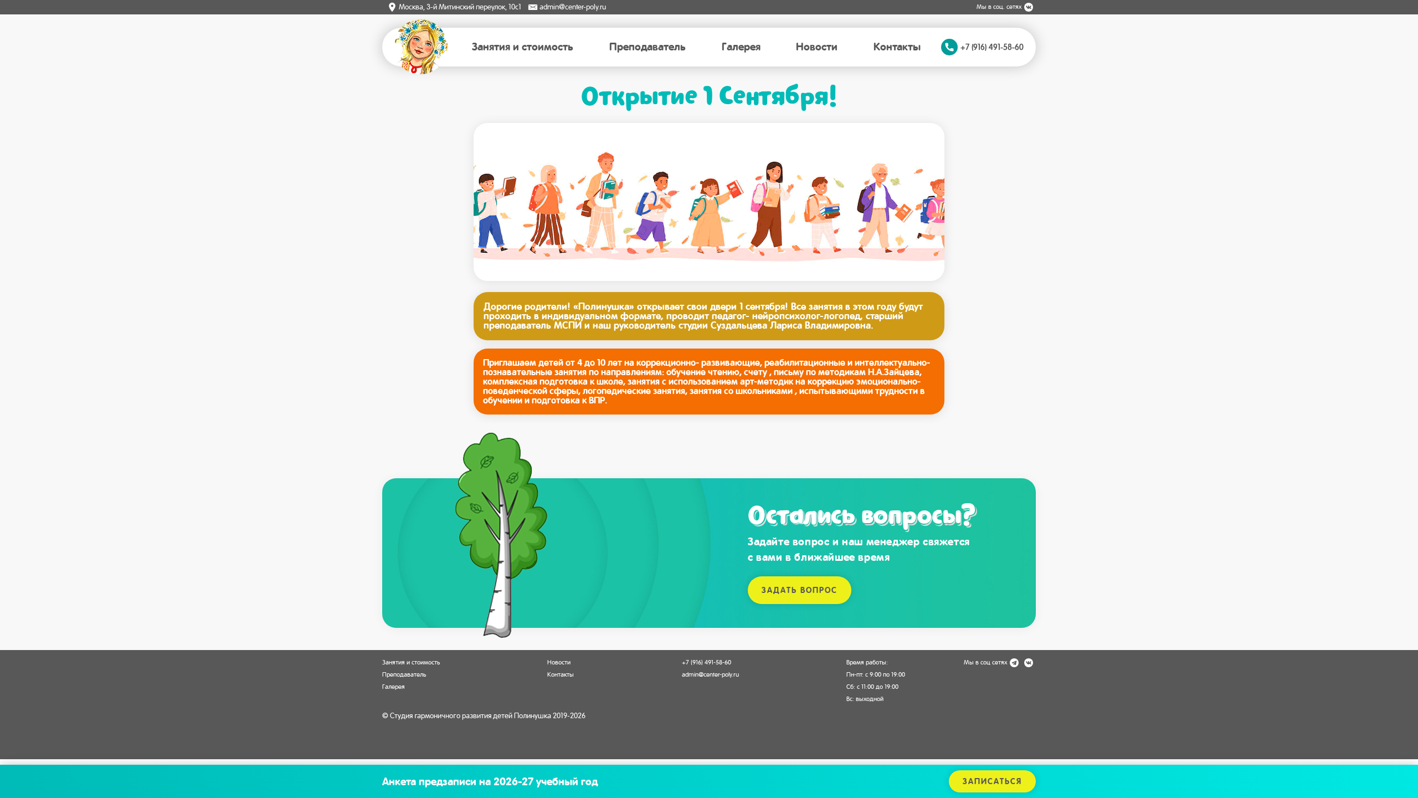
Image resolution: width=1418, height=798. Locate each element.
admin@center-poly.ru (573, 7)
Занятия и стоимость (522, 46)
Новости (817, 46)
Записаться (992, 781)
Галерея (741, 46)
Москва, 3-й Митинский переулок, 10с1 (460, 7)
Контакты (897, 46)
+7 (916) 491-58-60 (706, 662)
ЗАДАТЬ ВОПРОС (800, 590)
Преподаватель (647, 46)
